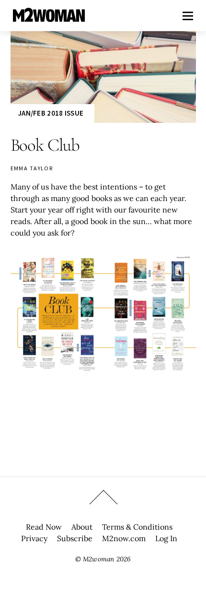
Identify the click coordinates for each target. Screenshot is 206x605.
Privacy (34, 538)
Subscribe (74, 538)
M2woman (98, 559)
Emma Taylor (32, 168)
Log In (166, 538)
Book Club (45, 145)
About (81, 527)
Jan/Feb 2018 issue (50, 113)
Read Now (44, 527)
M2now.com (124, 538)
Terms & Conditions (137, 527)
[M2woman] (49, 17)
